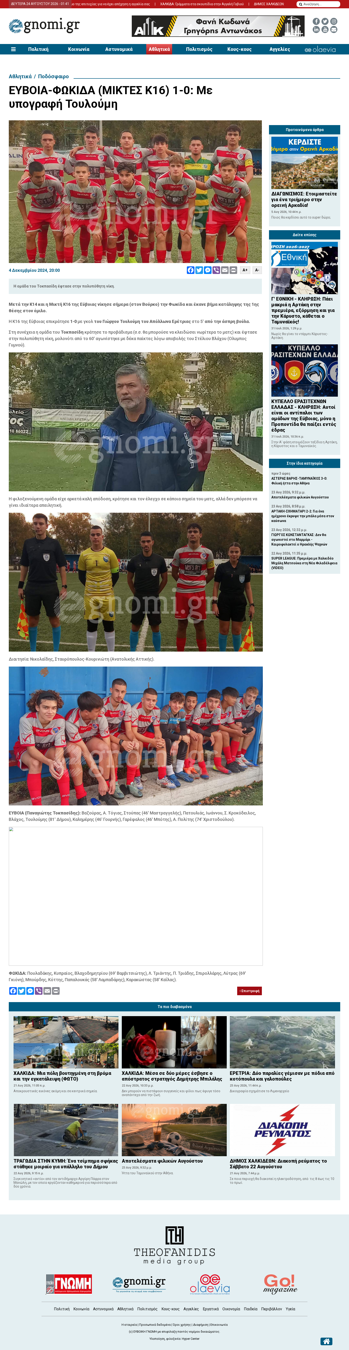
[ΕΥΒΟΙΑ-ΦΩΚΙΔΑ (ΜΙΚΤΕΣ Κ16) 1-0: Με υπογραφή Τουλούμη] (135, 191)
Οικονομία (231, 1309)
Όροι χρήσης (182, 1324)
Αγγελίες (279, 49)
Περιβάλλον (271, 1309)
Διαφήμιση (200, 1324)
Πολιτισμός (199, 49)
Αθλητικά (159, 49)
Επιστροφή (250, 991)
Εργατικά (211, 1309)
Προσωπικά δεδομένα (155, 1324)
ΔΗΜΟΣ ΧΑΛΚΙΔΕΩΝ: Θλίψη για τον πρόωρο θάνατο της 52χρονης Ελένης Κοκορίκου (260, 4)
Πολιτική (38, 49)
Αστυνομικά (118, 49)
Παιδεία (250, 1309)
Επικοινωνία (219, 1324)
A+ (245, 270)
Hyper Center (190, 1338)
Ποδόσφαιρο (53, 76)
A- (257, 270)
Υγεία (290, 1309)
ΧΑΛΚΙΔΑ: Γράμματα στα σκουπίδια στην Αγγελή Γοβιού (144, 4)
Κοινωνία (78, 49)
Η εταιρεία (129, 1324)
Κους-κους (239, 49)
